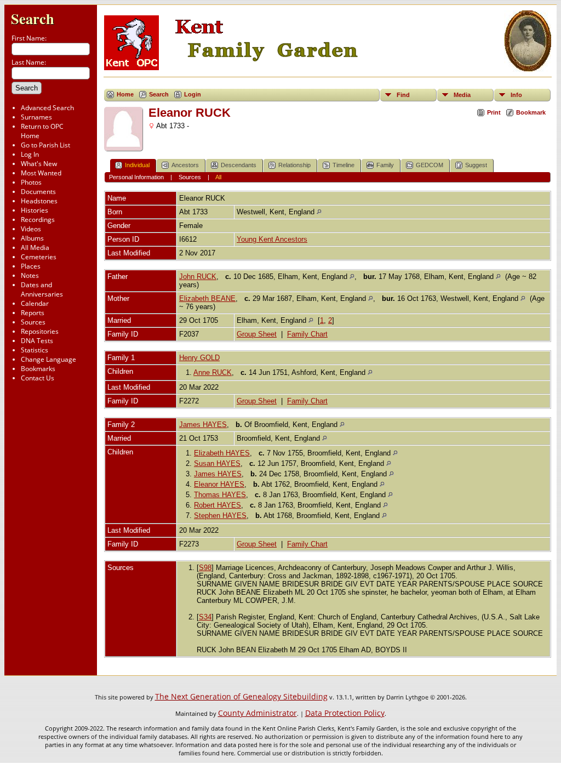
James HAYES (203, 424)
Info (516, 95)
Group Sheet (257, 334)
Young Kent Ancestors (272, 239)
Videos (31, 229)
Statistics (34, 350)
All (218, 177)
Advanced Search (47, 107)
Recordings (38, 219)
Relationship (294, 165)
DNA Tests (37, 340)
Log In (30, 154)
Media (462, 95)
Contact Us (37, 378)
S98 (205, 567)
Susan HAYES (217, 463)
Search (32, 18)
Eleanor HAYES (219, 484)
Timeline (343, 165)
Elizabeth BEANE (207, 298)
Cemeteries (38, 256)
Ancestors (185, 165)
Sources (33, 322)
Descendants (238, 165)
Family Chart (307, 334)
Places (31, 266)
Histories (34, 210)
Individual (137, 165)
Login (192, 94)
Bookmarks (38, 368)
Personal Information (136, 177)
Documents (38, 191)
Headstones (39, 201)
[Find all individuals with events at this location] (319, 212)
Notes (30, 275)
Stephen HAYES (220, 515)
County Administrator (257, 713)
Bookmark (531, 112)
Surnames (36, 117)
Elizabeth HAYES (222, 453)
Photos (31, 182)
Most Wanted (41, 173)
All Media (35, 247)
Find (403, 95)
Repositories (40, 331)
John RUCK (197, 276)
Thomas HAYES (220, 495)
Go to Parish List (45, 145)
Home (125, 94)
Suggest (476, 165)
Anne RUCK (212, 372)
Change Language (48, 359)
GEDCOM (429, 165)
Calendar (35, 303)
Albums (32, 238)
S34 (205, 617)
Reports (32, 312)
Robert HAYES (217, 505)
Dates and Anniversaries (42, 289)
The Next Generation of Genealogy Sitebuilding (241, 696)
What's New (39, 163)
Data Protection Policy (345, 713)
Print (494, 112)
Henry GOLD (199, 358)
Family (385, 165)
